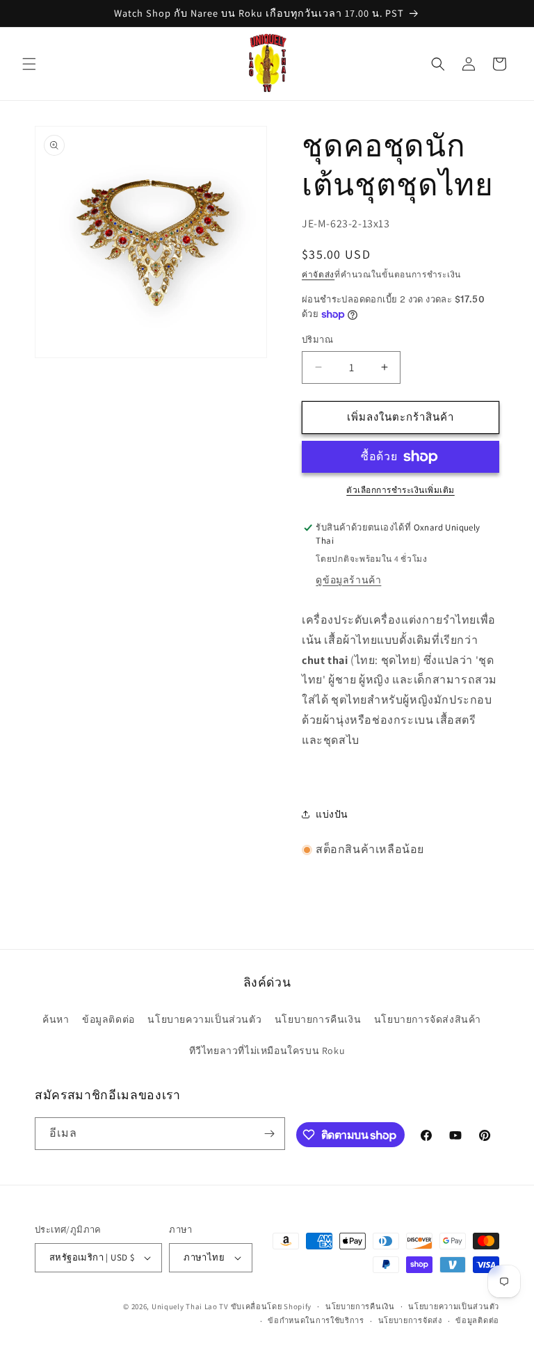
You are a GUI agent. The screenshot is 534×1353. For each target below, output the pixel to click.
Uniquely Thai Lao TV (190, 1306)
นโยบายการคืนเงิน (318, 1019)
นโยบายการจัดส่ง (410, 1320)
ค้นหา (55, 1019)
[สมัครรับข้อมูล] (269, 1133)
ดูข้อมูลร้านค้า (348, 580)
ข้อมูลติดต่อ (108, 1019)
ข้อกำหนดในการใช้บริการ (316, 1320)
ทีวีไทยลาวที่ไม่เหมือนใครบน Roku (267, 1050)
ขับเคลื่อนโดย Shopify (271, 1306)
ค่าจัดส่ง (318, 274)
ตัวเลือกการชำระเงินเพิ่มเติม (400, 490)
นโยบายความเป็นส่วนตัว (204, 1019)
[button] (29, 64)
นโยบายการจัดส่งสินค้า (427, 1019)
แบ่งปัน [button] (332, 814)
